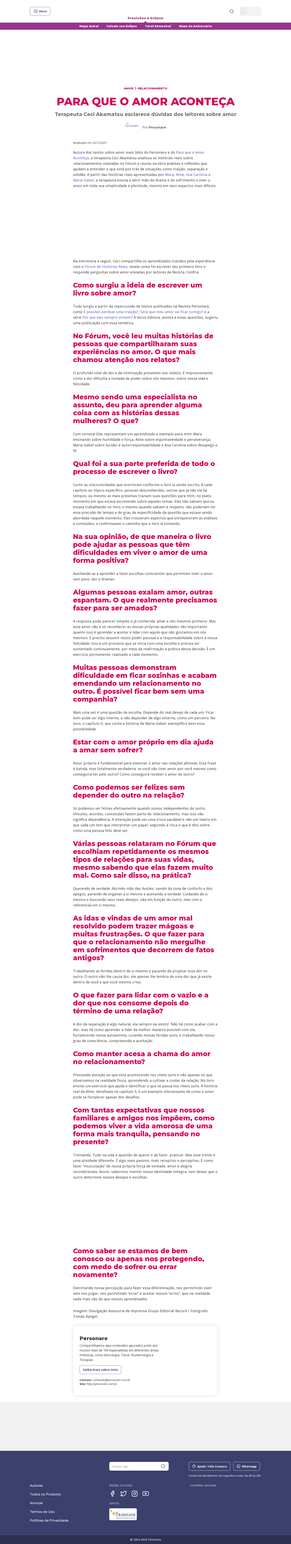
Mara (169, 174)
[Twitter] (123, 1493)
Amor (128, 88)
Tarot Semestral (158, 26)
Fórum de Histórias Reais (106, 266)
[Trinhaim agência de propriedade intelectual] (123, 1519)
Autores (36, 1485)
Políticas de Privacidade (49, 1520)
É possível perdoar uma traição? (111, 311)
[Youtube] (146, 1493)
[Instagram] (134, 1493)
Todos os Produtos (45, 1494)
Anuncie (36, 1503)
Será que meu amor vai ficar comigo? (172, 311)
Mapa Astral (89, 26)
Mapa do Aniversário (195, 26)
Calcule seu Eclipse (122, 26)
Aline (180, 174)
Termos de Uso (42, 1512)
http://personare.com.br (102, 1384)
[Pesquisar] (231, 11)
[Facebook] (112, 1493)
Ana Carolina (196, 174)
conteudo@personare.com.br (111, 1380)
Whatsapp (249, 1466)
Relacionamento (152, 88)
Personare (157, 127)
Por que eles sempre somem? (107, 317)
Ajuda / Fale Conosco (212, 1466)
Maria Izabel (83, 180)
